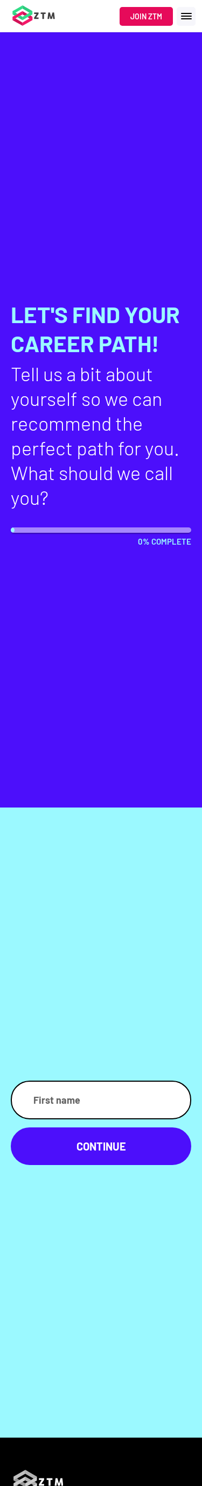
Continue (101, 1146)
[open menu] (186, 16)
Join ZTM (146, 16)
